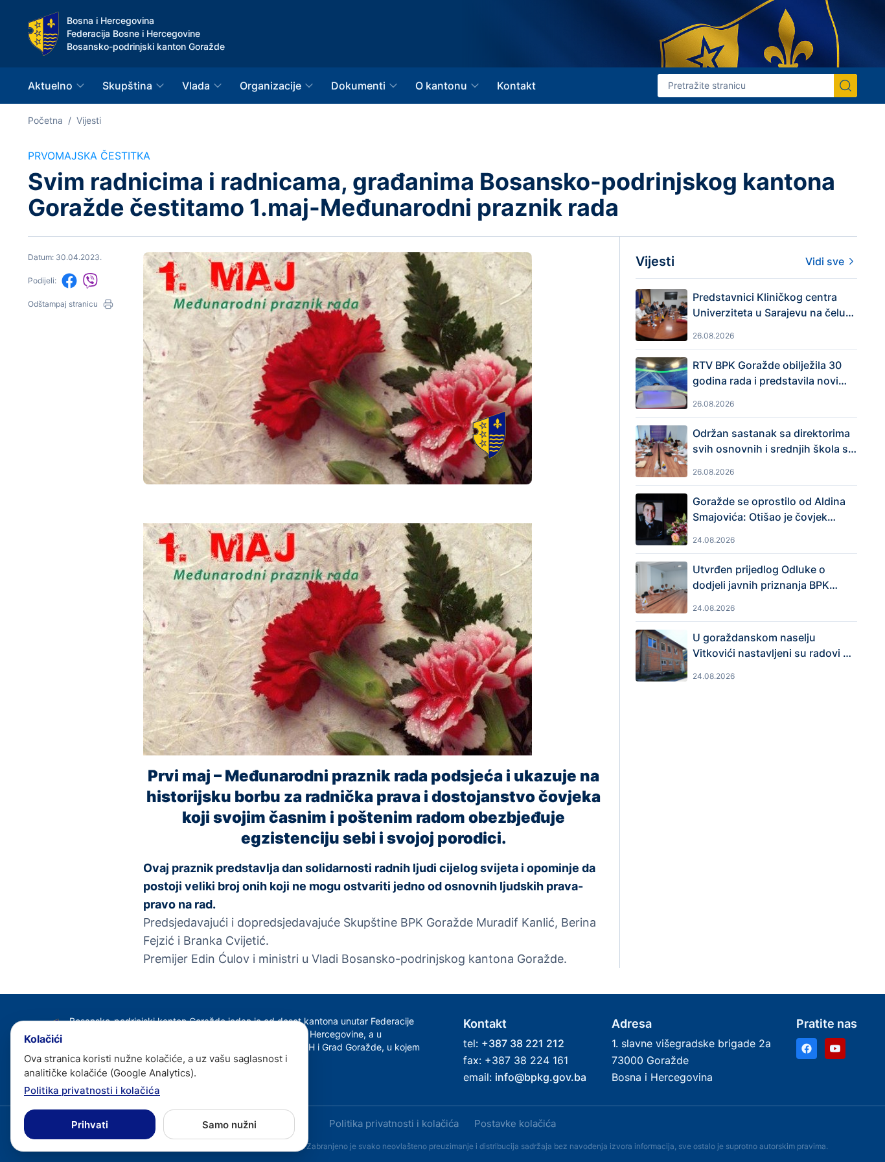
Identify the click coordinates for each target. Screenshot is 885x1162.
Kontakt (516, 85)
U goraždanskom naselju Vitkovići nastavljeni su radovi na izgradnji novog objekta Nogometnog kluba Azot (774, 646)
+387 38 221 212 (522, 1043)
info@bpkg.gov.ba (540, 1077)
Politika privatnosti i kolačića (394, 1123)
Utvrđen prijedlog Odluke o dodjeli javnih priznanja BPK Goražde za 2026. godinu (761, 578)
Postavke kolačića (515, 1123)
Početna (45, 120)
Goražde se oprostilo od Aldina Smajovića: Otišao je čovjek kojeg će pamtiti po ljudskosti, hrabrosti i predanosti (769, 510)
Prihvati (89, 1125)
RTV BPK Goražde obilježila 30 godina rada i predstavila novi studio (767, 373)
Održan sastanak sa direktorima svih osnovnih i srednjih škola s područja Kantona (771, 441)
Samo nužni (229, 1125)
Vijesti (88, 120)
